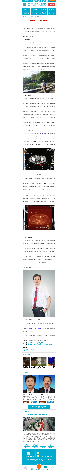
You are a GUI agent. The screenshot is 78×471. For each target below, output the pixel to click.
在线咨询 (26, 402)
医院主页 (27, 445)
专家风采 (43, 9)
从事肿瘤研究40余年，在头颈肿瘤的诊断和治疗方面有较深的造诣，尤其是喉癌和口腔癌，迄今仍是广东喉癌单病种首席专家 (47, 398)
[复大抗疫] (51, 4)
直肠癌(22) (26, 350)
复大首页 (26, 9)
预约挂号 (34, 402)
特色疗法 (52, 9)
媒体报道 (26, 13)
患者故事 (35, 13)
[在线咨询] (45, 468)
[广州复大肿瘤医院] (37, 5)
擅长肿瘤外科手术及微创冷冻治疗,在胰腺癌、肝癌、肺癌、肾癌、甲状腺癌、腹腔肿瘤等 (31, 398)
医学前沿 (52, 13)
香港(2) (32, 350)
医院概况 (35, 9)
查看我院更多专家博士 (39, 407)
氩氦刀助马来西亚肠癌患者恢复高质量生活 (41, 345)
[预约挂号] (32, 468)
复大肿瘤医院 (39, 462)
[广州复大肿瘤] (29, 454)
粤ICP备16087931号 (39, 460)
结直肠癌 (39, 17)
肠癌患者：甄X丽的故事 (35, 343)
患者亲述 (43, 13)
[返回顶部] (52, 468)
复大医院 (27, 17)
